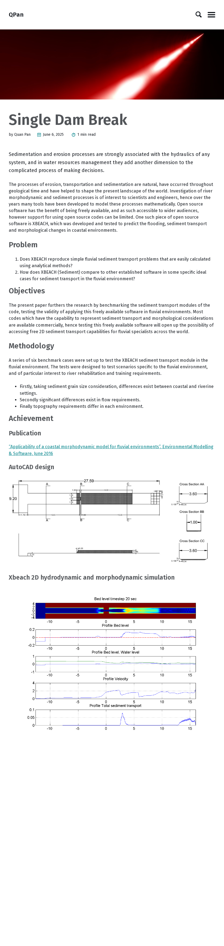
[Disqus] (112, 817)
